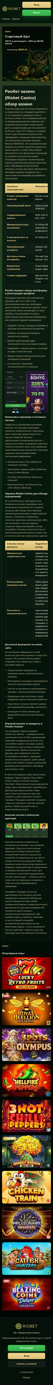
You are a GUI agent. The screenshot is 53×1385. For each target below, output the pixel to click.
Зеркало (16, 19)
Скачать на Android (26, 1364)
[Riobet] (11, 8)
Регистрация (26, 1348)
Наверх (26, 1377)
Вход (36, 5)
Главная (6, 19)
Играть (36, 13)
